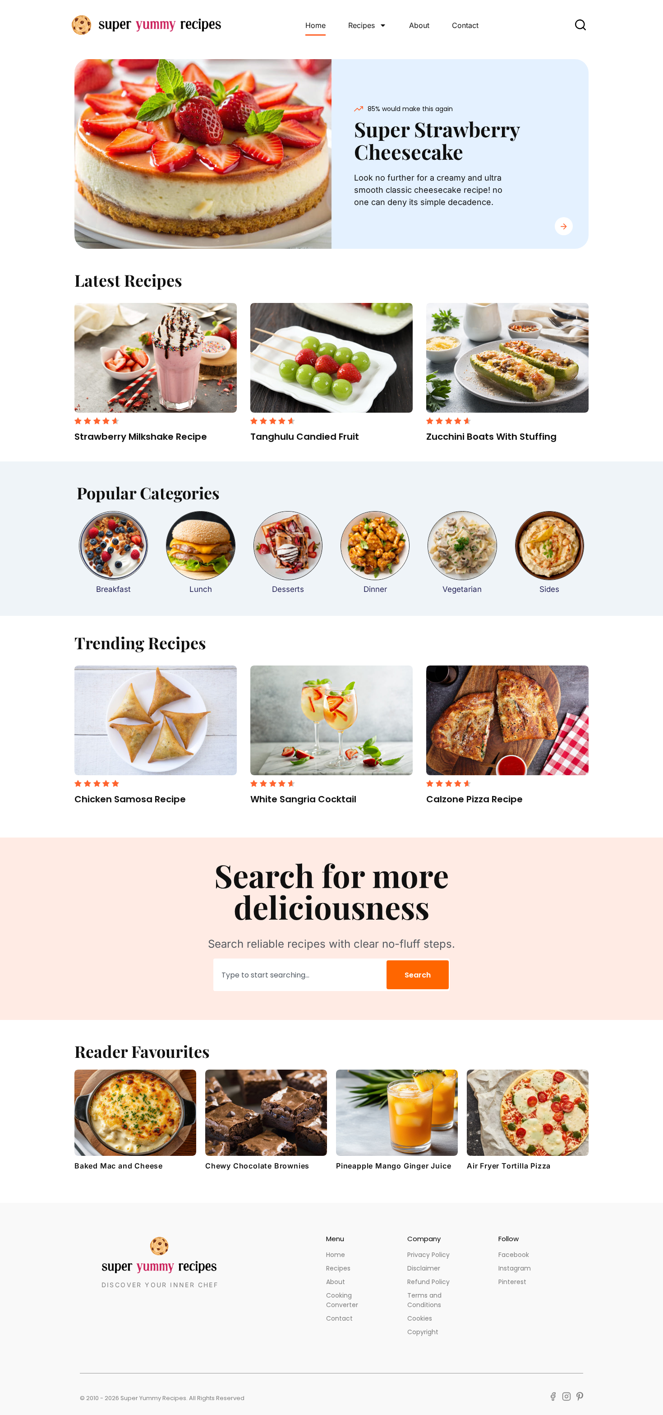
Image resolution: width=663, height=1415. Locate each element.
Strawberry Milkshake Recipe (140, 436)
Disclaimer (423, 1268)
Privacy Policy (428, 1254)
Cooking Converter (342, 1300)
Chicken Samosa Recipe (130, 799)
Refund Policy (428, 1281)
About (419, 25)
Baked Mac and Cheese (118, 1165)
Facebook (513, 1254)
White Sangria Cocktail (303, 799)
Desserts (288, 589)
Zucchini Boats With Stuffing (491, 436)
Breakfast (113, 589)
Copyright (422, 1331)
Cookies (419, 1318)
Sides (549, 589)
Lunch (200, 589)
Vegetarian (462, 589)
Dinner (375, 589)
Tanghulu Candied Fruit (304, 436)
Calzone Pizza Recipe (474, 799)
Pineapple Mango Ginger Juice (393, 1165)
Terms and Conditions (424, 1300)
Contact (465, 25)
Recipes (361, 25)
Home (315, 25)
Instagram (514, 1268)
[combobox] (298, 975)
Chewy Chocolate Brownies (257, 1165)
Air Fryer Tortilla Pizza (509, 1165)
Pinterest (512, 1281)
